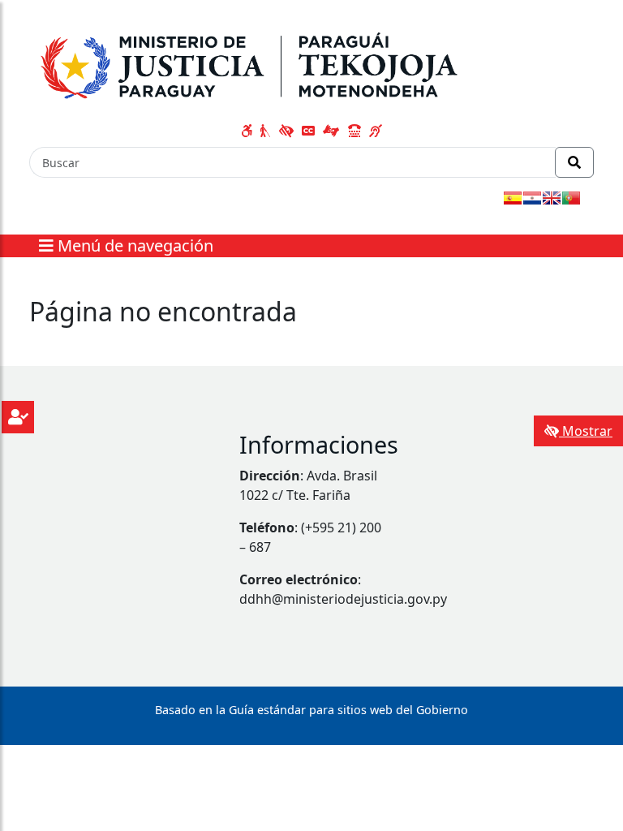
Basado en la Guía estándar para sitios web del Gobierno (311, 709)
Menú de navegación (133, 245)
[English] (552, 198)
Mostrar (585, 431)
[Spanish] (513, 198)
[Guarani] (532, 198)
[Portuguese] (571, 198)
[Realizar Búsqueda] (574, 162)
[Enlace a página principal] (255, 62)
